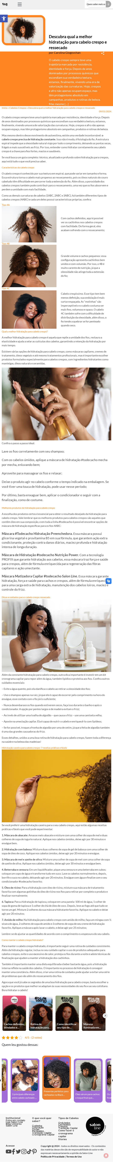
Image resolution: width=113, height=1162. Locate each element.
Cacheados (64, 1124)
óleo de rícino (55, 887)
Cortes (35, 1129)
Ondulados (64, 1122)
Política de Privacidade (53, 1156)
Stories (62, 1139)
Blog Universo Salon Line (14, 1124)
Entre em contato (15, 1120)
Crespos (63, 1126)
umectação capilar (26, 721)
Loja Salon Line (14, 1122)
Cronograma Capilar (43, 1134)
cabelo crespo (12, 173)
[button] (4, 18)
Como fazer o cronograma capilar (66, 1133)
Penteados (38, 1131)
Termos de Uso (74, 1156)
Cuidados (37, 1125)
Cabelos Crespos (17, 107)
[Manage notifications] (106, 1155)
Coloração (38, 1127)
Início (4, 107)
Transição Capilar (42, 1132)
